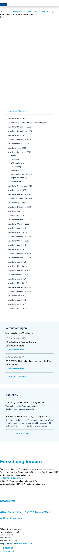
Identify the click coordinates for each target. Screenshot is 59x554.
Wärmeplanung (17, 163)
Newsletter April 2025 (17, 135)
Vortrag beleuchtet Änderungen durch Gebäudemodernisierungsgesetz (21, 407)
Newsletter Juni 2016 (17, 300)
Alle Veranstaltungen (18, 376)
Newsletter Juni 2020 (17, 228)
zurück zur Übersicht (18, 111)
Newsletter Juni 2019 (17, 245)
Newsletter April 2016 (17, 304)
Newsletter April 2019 (17, 249)
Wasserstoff (16, 170)
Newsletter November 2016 (19, 291)
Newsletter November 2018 (19, 258)
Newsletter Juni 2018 (17, 262)
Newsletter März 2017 (17, 283)
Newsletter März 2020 (17, 232)
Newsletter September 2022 (20, 198)
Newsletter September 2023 (20, 186)
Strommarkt (16, 159)
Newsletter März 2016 (17, 308)
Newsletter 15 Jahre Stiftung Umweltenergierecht (29, 122)
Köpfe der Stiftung (45, 11)
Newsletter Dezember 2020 (19, 220)
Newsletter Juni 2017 (17, 279)
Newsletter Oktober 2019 (18, 241)
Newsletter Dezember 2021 (19, 207)
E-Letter (9, 11)
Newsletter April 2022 (17, 203)
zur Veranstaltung (16, 350)
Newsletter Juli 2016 (16, 296)
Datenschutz (9, 551)
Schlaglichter (16, 181)
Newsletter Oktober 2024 (18, 144)
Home (2, 11)
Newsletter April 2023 (17, 190)
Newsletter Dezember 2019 (19, 236)
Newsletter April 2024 (17, 148)
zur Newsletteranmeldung (11, 518)
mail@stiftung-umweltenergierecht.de (16, 543)
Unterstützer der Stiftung (21, 174)
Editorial (14, 155)
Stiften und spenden (13, 478)
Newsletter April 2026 (17, 118)
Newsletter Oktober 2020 (18, 224)
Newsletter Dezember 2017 (19, 270)
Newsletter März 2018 (17, 266)
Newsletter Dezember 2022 (19, 194)
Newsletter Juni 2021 (17, 211)
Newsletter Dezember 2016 (19, 287)
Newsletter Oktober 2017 (18, 275)
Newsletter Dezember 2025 (19, 127)
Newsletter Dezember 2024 (19, 139)
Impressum (8, 548)
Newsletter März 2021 (17, 215)
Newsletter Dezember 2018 (19, 253)
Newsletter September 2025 (20, 131)
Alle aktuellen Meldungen (20, 433)
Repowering (16, 167)
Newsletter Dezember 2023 (25, 11)
